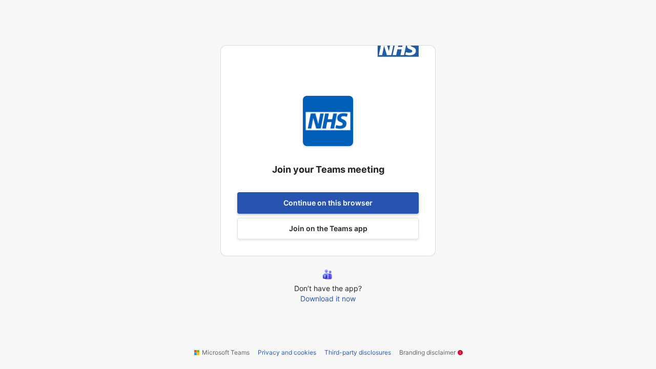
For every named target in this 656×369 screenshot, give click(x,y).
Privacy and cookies (287, 352)
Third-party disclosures (357, 352)
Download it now (328, 298)
